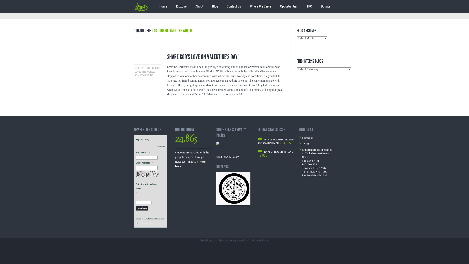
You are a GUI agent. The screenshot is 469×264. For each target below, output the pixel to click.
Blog (215, 6)
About (199, 6)
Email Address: (143, 162)
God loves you (142, 68)
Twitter (306, 143)
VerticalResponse (146, 223)
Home (163, 6)
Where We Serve (260, 6)
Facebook (307, 137)
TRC (309, 6)
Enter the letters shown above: (146, 186)
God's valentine (143, 75)
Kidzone (181, 6)
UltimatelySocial (259, 240)
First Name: (141, 152)
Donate (325, 6)
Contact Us (234, 6)
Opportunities (289, 6)
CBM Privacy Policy (227, 157)
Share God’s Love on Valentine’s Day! (203, 57)
